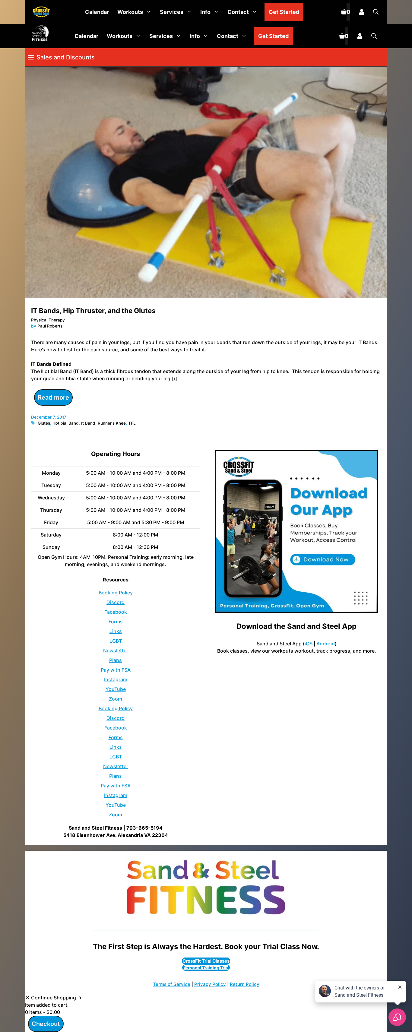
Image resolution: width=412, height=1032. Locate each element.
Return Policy (244, 984)
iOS (308, 644)
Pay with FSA (116, 670)
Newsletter (115, 650)
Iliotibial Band (65, 423)
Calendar (97, 12)
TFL (132, 423)
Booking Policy (116, 593)
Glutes (44, 423)
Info (205, 12)
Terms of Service (171, 984)
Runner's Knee (112, 423)
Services (171, 12)
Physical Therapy (48, 320)
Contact (238, 12)
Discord (115, 602)
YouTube (116, 689)
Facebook (115, 612)
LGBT (115, 641)
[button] (376, 12)
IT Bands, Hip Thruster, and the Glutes (93, 310)
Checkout (46, 1023)
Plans (115, 660)
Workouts (130, 12)
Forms (116, 622)
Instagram (115, 679)
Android (325, 644)
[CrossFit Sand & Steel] (39, 12)
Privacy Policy (210, 984)
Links (115, 631)
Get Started (284, 12)
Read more (53, 397)
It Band (88, 423)
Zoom (115, 699)
